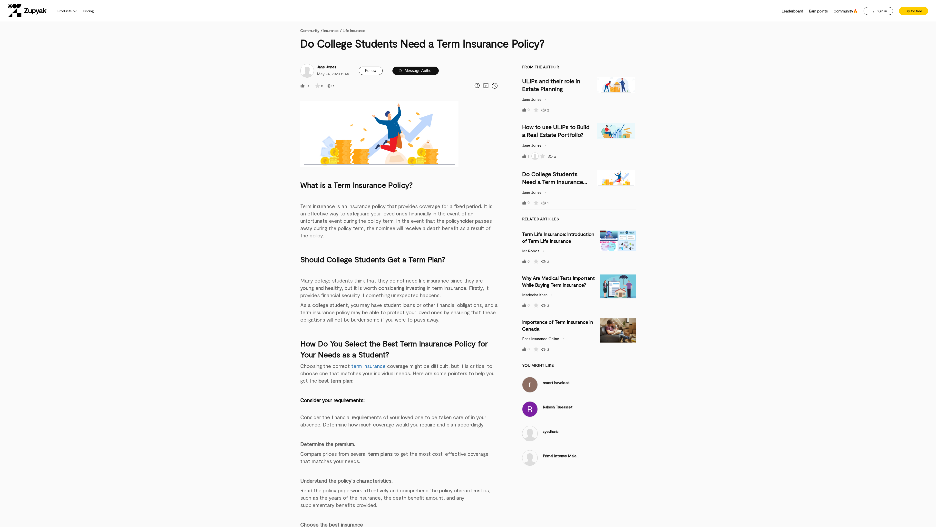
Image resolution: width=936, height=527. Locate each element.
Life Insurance (353, 30)
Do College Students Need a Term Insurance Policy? (552, 181)
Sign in (881, 11)
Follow (371, 71)
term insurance (369, 366)
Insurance (331, 30)
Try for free (913, 11)
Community (311, 30)
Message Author (418, 71)
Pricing (88, 11)
